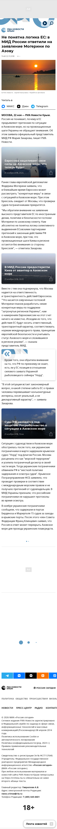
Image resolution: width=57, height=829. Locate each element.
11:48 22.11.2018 (8, 56)
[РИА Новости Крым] (12, 30)
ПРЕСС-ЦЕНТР (24, 708)
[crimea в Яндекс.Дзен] (31, 676)
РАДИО (39, 708)
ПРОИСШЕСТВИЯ (38, 699)
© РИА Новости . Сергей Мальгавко (15, 93)
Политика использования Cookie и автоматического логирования (20, 738)
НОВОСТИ (7, 708)
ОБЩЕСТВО (22, 699)
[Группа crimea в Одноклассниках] (43, 676)
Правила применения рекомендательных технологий (24, 748)
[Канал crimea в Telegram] (7, 676)
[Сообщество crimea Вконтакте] (19, 676)
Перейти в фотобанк (37, 93)
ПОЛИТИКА (8, 699)
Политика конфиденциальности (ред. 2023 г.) (26, 743)
